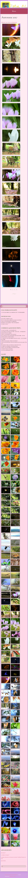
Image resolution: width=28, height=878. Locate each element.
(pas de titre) (3, 860)
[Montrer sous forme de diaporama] (9, 22)
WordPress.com (12, 876)
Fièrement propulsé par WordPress (11, 874)
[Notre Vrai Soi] (11, 4)
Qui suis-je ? (3, 852)
